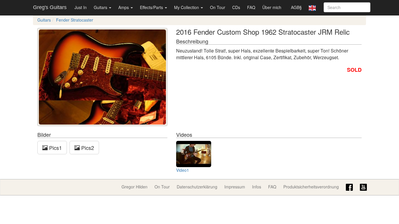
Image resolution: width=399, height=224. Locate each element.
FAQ (251, 7)
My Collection (187, 7)
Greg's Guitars (50, 7)
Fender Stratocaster (74, 20)
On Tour (217, 7)
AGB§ (296, 7)
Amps (124, 7)
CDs (236, 7)
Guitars (101, 7)
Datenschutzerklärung (197, 187)
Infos (256, 187)
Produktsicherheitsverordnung (311, 187)
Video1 (182, 170)
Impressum (234, 187)
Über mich (271, 7)
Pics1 (55, 147)
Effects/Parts (152, 7)
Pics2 (87, 147)
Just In (80, 7)
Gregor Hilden (135, 187)
